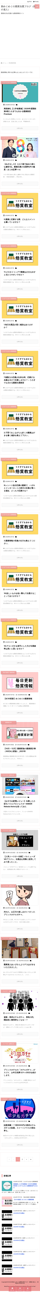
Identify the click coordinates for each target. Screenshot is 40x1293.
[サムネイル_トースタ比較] (20, 840)
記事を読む (20, 128)
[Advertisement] (20, 38)
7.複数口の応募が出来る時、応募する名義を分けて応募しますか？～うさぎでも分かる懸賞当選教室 (19, 380)
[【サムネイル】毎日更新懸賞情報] (20, 682)
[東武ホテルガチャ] (20, 1109)
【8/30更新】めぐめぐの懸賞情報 (18, 699)
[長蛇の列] (20, 1001)
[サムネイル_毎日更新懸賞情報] (20, 203)
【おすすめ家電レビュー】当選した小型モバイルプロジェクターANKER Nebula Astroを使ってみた (19, 804)
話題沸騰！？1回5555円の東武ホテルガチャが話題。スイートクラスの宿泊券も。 (19, 1128)
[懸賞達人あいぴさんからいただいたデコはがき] (20, 948)
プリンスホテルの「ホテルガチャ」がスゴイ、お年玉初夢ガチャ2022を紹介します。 (20, 1072)
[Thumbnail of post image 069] (20, 92)
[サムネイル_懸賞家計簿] (20, 732)
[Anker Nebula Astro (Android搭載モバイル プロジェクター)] (20, 785)
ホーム (4, 63)
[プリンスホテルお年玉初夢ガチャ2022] (20, 1053)
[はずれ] (20, 895)
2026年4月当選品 (18, 1267)
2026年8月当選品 (18, 1213)
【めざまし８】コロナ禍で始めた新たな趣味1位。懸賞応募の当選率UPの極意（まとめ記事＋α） (19, 167)
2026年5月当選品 (18, 1254)
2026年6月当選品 (18, 1240)
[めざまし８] (20, 147)
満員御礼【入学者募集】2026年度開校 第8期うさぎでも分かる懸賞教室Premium (20, 111)
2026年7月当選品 (18, 1227)
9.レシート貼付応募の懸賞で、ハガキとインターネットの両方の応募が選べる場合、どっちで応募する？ (19, 488)
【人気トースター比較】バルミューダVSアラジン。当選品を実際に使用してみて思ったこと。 (20, 859)
